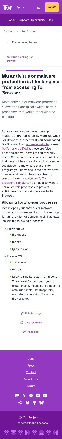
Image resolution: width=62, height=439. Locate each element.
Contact (31, 372)
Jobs (31, 358)
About (12, 20)
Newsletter (31, 379)
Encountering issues (24, 42)
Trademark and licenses (32, 423)
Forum (31, 386)
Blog (50, 20)
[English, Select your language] (21, 7)
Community (38, 20)
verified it (24, 148)
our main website (37, 144)
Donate (51, 7)
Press (31, 365)
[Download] (38, 7)
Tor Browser (29, 31)
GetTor (6, 148)
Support (24, 20)
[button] (31, 313)
